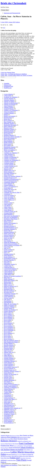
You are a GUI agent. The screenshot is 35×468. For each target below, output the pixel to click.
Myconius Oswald (10, 454)
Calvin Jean (4, 72)
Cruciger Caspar (8, 167)
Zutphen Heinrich (8, 419)
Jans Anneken (7, 241)
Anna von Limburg (9, 111)
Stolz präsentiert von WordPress (9, 465)
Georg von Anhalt (8, 197)
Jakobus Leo (7, 239)
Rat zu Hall (7, 321)
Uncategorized (7, 395)
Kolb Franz (7, 263)
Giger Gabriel (7, 204)
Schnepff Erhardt (8, 359)
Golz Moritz (7, 205)
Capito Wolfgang (8, 154)
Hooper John (7, 230)
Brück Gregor (7, 144)
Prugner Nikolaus (8, 311)
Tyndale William (8, 392)
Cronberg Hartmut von (10, 166)
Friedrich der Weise (9, 189)
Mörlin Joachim (8, 287)
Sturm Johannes (8, 383)
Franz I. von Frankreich (10, 186)
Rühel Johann (6, 458)
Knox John (7, 261)
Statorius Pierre (11, 72)
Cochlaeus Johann (8, 163)
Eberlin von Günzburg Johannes (12, 176)
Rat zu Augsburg (8, 315)
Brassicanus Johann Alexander (12, 136)
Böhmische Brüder (9, 131)
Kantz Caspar (7, 251)
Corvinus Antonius (9, 164)
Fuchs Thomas (7, 191)
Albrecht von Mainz (9, 101)
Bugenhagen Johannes (9, 147)
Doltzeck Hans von (9, 170)
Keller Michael (8, 255)
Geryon (6, 201)
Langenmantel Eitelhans (10, 268)
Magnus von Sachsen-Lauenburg (12, 276)
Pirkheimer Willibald (9, 307)
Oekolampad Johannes (10, 293)
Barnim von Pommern (9, 116)
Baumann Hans (8, 117)
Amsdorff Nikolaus (9, 109)
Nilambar (3, 466)
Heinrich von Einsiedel (10, 223)
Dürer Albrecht (8, 175)
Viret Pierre (21, 460)
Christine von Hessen (9, 158)
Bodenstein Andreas (9, 129)
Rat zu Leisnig (7, 324)
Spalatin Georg (8, 375)
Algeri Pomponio (8, 106)
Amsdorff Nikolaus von (6, 435)
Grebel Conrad (8, 208)
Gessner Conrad (8, 202)
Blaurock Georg (8, 128)
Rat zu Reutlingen (8, 329)
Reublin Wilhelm (8, 343)
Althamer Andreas (8, 107)
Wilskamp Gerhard (9, 411)
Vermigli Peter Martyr (9, 399)
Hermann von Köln (9, 226)
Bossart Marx (7, 133)
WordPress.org (7, 87)
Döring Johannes (8, 172)
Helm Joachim (7, 224)
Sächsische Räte (8, 349)
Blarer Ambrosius (8, 126)
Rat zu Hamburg (8, 323)
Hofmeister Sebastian (9, 229)
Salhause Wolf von (9, 352)
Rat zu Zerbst (7, 336)
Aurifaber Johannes (9, 113)
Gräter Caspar (7, 207)
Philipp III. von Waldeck (10, 304)
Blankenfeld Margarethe (10, 125)
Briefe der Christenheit (13, 3)
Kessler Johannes (8, 257)
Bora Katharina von (13, 437)
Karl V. (6, 252)
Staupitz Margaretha (9, 380)
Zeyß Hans (7, 418)
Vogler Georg (7, 400)
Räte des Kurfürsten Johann (11, 340)
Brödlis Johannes (8, 142)
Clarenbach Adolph (9, 161)
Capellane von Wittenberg (10, 153)
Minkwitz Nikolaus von (10, 286)
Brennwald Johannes (9, 138)
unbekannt (6, 393)
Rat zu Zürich (7, 337)
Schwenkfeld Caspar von (10, 367)
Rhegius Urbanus (8, 346)
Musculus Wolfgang (9, 290)
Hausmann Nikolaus (4, 447)
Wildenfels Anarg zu (9, 409)
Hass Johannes (7, 220)
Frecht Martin (7, 188)
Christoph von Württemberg (11, 160)
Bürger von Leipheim (9, 150)
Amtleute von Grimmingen (11, 110)
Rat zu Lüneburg (8, 326)
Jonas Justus (7, 246)
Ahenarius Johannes (9, 100)
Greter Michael (8, 210)
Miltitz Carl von (8, 285)
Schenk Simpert (8, 356)
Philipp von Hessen (9, 305)
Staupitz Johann (8, 378)
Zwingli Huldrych (8, 422)
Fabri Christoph (15, 443)
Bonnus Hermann (8, 132)
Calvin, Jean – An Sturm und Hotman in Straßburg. (14, 74)
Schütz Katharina (8, 365)
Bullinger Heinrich (9, 148)
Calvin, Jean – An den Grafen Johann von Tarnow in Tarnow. (16, 75)
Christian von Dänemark (10, 157)
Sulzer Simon (28, 457)
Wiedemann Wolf (8, 406)
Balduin (6, 114)
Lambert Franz (7, 265)
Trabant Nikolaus (8, 389)
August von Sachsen (16, 435)
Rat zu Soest (7, 331)
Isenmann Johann (8, 236)
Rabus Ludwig (8, 312)
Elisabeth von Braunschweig (11, 179)
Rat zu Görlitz (7, 320)
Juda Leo (6, 248)
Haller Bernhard (8, 214)
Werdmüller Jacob (8, 403)
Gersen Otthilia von (9, 199)
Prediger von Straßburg (10, 309)
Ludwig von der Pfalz (9, 270)
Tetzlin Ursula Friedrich (10, 386)
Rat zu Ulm (7, 334)
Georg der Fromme (9, 195)
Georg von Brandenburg (18, 445)
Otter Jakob (7, 299)
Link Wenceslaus (7, 452)
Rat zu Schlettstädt (8, 330)
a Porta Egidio (7, 95)
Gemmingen (7, 194)
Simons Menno (8, 373)
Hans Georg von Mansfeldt (11, 216)
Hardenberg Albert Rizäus (10, 219)
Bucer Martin (7, 145)
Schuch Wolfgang (8, 364)
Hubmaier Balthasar (9, 232)
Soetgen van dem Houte (10, 374)
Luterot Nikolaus (8, 271)
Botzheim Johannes (9, 135)
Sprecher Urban (8, 377)
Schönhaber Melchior (9, 361)
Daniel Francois (8, 443)
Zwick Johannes (8, 421)
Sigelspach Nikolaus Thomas (11, 371)
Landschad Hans (8, 267)
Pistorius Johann (8, 308)
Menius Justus (7, 282)
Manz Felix (7, 277)
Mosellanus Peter (8, 289)
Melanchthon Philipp (9, 280)
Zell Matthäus (7, 417)
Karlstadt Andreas (8, 254)
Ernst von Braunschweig (10, 180)
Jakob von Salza (8, 238)
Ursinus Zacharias (8, 397)
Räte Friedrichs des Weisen (11, 342)
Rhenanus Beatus (8, 348)
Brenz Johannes (8, 139)
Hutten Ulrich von (8, 233)
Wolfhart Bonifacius (9, 412)
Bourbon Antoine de (24, 437)
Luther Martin (7, 274)
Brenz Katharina (8, 141)
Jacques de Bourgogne (14, 447)
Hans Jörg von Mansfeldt (10, 217)
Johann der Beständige (10, 242)
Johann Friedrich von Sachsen (11, 245)
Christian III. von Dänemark (22, 441)
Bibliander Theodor (9, 123)
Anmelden (6, 83)
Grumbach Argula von (9, 211)
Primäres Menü (4, 10)
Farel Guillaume (8, 183)
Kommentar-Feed (8, 86)
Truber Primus (7, 390)
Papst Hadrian (7, 301)
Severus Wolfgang (8, 368)
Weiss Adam (7, 402)
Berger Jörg (7, 119)
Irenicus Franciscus (9, 235)
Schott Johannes (8, 362)
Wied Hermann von (9, 405)
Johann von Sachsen (16, 449)
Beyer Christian (8, 120)
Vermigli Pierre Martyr (11, 460)
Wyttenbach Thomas (9, 414)
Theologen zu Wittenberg (10, 387)
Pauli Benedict (7, 302)
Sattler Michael (8, 355)
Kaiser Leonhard (8, 249)
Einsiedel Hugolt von (9, 177)
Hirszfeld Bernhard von (10, 227)
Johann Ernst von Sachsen (10, 243)
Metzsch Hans (7, 283)
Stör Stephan (7, 381)
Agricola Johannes (8, 98)
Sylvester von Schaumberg (11, 384)
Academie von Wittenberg (10, 97)
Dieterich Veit (7, 169)
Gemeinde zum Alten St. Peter (11, 192)
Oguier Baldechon (8, 296)
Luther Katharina (8, 273)
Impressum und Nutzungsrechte (12, 13)
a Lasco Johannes (8, 94)
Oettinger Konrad (8, 295)
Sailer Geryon (7, 351)
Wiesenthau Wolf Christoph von (12, 408)
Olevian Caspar (8, 298)
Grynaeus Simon (8, 213)
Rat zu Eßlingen (8, 317)
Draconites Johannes (9, 173)
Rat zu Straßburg (8, 333)
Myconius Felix (8, 292)
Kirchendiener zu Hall (9, 258)
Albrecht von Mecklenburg (11, 103)
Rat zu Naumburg (8, 327)
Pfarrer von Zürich (18, 454)
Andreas (17, 22)
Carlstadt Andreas (8, 155)
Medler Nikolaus (8, 279)
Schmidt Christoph (9, 358)
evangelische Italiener (9, 182)
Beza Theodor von (9, 122)
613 (4, 27)
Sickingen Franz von (9, 370)
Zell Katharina (7, 415)
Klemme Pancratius (9, 260)
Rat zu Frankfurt (8, 318)
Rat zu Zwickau (8, 339)
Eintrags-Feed (7, 85)
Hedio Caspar (7, 221)
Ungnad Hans (7, 396)
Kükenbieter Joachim (9, 264)
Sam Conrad (7, 353)
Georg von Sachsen (9, 198)
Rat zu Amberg (8, 314)
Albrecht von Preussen (10, 104)
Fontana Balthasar (8, 185)
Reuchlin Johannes (9, 345)
